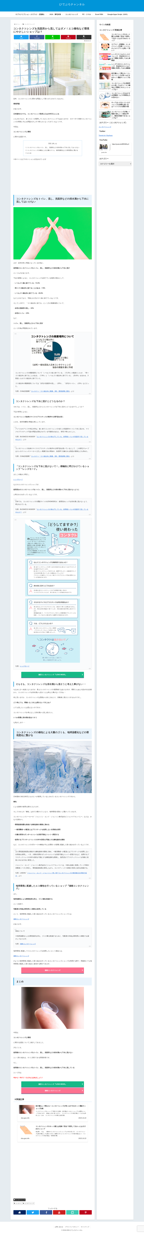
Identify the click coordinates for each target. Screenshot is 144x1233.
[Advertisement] (33, 176)
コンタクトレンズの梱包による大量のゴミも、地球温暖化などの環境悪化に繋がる (52, 150)
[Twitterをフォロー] (33, 1212)
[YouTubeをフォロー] (59, 1212)
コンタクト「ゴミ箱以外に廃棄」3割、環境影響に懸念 (50, 391)
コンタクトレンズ (20, 1199)
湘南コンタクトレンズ (21, 919)
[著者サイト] (19, 1212)
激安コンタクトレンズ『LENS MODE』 (52, 674)
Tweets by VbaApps (106, 135)
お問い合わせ (59, 1227)
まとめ (29, 153)
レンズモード (18, 479)
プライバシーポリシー (72, 1227)
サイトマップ (85, 1227)
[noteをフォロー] (72, 1212)
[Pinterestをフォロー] (85, 1212)
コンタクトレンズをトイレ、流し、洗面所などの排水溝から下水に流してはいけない (53, 147)
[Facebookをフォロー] (46, 1212)
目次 (50, 143)
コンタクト (18, 1203)
